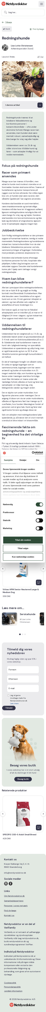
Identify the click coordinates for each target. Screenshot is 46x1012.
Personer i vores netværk (16, 905)
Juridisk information (13, 991)
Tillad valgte (23, 548)
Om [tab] (37, 460)
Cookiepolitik (10, 982)
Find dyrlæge (10, 910)
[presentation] (2, 568)
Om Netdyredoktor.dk (14, 896)
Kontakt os (9, 915)
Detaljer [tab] (23, 460)
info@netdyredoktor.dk (15, 872)
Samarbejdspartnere (13, 900)
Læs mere (14, 703)
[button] (20, 634)
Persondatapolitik (12, 987)
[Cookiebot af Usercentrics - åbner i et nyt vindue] (32, 453)
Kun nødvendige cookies (23, 557)
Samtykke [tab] (8, 460)
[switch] (39, 512)
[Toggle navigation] (41, 4)
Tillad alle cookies (23, 540)
